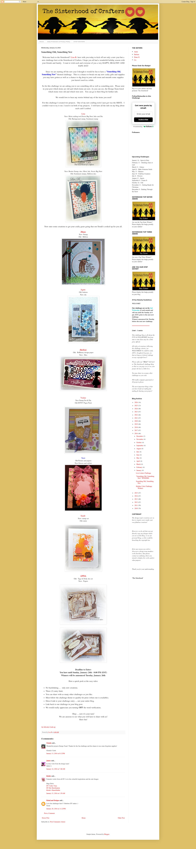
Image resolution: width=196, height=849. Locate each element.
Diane (83, 231)
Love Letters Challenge (143, 473)
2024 (136, 408)
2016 (136, 433)
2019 (136, 424)
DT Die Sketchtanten (53, 788)
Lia (135, 60)
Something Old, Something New (145, 482)
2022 (136, 415)
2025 (136, 405)
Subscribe (143, 120)
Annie (136, 52)
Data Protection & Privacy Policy (58, 41)
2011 (136, 505)
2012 (136, 502)
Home (41, 41)
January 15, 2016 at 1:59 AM (55, 793)
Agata (83, 289)
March (138, 464)
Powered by (137, 126)
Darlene (83, 349)
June (138, 455)
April (138, 461)
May (138, 458)
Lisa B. (74, 57)
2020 (136, 421)
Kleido (48, 776)
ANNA (83, 575)
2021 (136, 418)
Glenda (48, 743)
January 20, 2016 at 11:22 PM (56, 809)
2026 (136, 402)
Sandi (83, 515)
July (138, 452)
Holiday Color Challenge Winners (144, 487)
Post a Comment (49, 813)
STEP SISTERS (79, 41)
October (139, 442)
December (139, 436)
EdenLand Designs (52, 800)
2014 (136, 496)
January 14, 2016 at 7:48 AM (55, 769)
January (139, 470)
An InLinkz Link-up (48, 727)
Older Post (121, 818)
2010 (136, 508)
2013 (136, 499)
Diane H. (137, 57)
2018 (136, 427)
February (139, 467)
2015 (136, 493)
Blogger (106, 834)
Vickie (83, 397)
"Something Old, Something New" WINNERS (145, 477)
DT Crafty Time (51, 786)
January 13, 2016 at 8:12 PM (55, 753)
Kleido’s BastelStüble (53, 790)
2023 (136, 412)
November (140, 439)
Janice (48, 760)
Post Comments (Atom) (57, 822)
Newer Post (45, 818)
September (140, 445)
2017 (136, 430)
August (138, 448)
